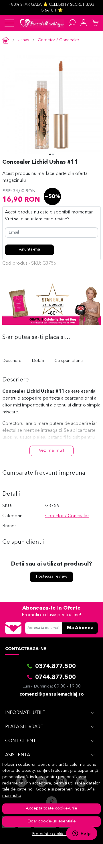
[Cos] (95, 23)
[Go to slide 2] (53, 154)
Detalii (38, 361)
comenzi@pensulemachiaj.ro (51, 694)
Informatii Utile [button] (25, 713)
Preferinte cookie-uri (51, 834)
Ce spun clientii (69, 361)
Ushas (23, 40)
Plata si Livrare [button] (24, 727)
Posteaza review (51, 576)
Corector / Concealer (58, 40)
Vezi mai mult (51, 450)
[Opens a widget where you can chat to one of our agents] (81, 834)
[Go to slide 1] (50, 154)
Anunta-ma (29, 249)
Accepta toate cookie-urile (51, 808)
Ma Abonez (80, 628)
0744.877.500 (55, 677)
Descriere (11, 361)
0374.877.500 (55, 666)
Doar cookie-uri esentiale (51, 821)
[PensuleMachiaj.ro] (42, 23)
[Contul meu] (83, 23)
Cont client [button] (20, 741)
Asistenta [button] (17, 755)
